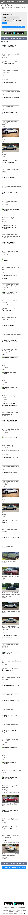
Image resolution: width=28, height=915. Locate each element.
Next (23, 38)
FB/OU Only (17, 20)
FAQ (24, 913)
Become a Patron (12, 1)
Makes (20, 913)
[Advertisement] (14, 887)
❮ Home (3, 1)
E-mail (15, 913)
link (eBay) (4, 449)
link (3, 59)
